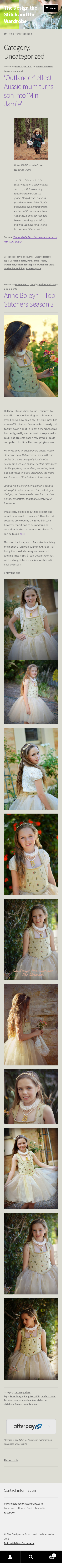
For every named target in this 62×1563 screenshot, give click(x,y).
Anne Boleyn (16, 1396)
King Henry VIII (32, 1396)
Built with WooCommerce (19, 1543)
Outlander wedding (14, 268)
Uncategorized (43, 256)
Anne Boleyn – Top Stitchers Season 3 (29, 299)
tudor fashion (30, 1404)
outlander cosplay (26, 264)
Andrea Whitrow (44, 66)
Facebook (11, 1460)
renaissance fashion (25, 1400)
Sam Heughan (33, 268)
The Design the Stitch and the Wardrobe (20, 14)
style (39, 1400)
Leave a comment (13, 71)
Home (11, 33)
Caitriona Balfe (18, 260)
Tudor (18, 1404)
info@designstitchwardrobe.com (23, 1503)
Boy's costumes (25, 256)
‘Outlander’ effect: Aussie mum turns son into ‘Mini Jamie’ (29, 90)
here (22, 534)
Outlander (9, 264)
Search (31, 1557)
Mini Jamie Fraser (36, 260)
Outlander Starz (45, 264)
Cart (47, 1554)
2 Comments (10, 288)
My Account (10, 1557)
